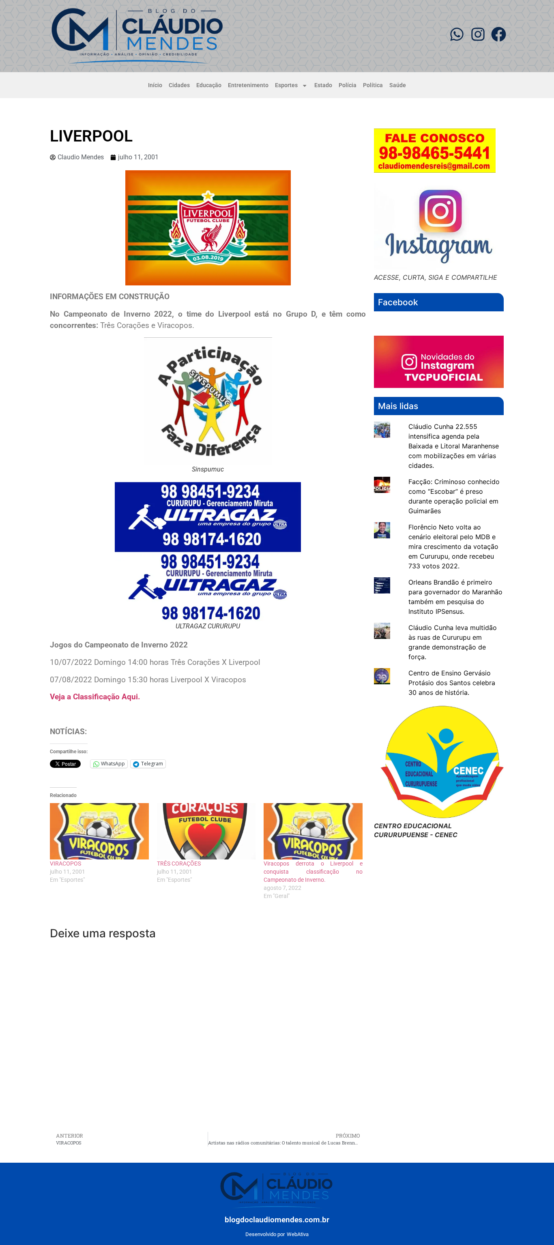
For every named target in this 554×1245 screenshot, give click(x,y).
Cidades (179, 85)
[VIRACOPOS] (99, 831)
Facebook (398, 302)
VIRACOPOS (65, 863)
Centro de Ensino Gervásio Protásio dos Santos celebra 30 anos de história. (451, 682)
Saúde (397, 85)
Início (155, 85)
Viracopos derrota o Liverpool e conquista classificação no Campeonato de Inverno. (313, 871)
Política (373, 85)
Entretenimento (248, 85)
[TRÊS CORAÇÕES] (206, 831)
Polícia (347, 85)
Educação (208, 85)
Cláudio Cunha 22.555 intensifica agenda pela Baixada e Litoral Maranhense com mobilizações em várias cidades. (453, 445)
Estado (323, 85)
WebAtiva (298, 1234)
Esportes (286, 85)
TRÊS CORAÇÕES (179, 863)
